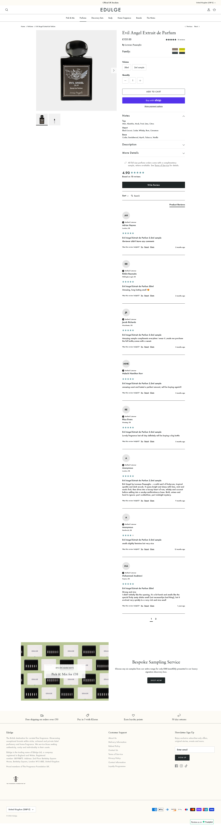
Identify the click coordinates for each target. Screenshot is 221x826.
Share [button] (152, 247)
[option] (76, 70)
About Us (112, 738)
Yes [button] (142, 247)
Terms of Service (162, 165)
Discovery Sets (97, 18)
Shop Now (156, 680)
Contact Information (117, 762)
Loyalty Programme (116, 766)
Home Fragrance (124, 18)
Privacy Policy (114, 758)
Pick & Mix (70, 18)
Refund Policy (114, 746)
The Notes (151, 18)
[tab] (177, 205)
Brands (139, 18)
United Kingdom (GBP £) (204, 3)
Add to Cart (153, 91)
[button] (151, 619)
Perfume (83, 18)
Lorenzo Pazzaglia (133, 44)
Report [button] (146, 247)
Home (23, 26)
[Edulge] (110, 10)
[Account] (208, 9)
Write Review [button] (153, 185)
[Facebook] (176, 765)
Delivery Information (117, 742)
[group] (153, 172)
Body (110, 18)
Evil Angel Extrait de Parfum (45, 26)
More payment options (154, 106)
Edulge (14, 816)
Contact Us (113, 750)
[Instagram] (181, 765)
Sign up (182, 757)
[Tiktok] (186, 765)
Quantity (126, 75)
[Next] (114, 70)
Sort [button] (124, 195)
